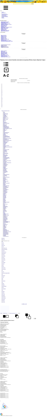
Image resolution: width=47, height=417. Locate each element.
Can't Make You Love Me (6, 127)
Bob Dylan (3, 257)
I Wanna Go (4, 163)
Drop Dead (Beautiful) (5, 141)
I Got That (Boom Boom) (6, 157)
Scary (4, 203)
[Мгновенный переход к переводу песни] (5, 72)
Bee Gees (3, 271)
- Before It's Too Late (5, 56)
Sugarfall (4, 213)
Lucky (4, 176)
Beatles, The (3, 239)
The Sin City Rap (5, 218)
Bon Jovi (3, 246)
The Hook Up (4, 217)
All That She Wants (5, 113)
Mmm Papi (4, 181)
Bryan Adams (3, 258)
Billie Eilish (3, 238)
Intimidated (4, 167)
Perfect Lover (4, 194)
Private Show (4, 197)
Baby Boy (4, 117)
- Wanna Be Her (3, 35)
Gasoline (4, 147)
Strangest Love (5, 211)
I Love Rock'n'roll (5, 158)
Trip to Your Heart (5, 224)
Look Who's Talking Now (6, 174)
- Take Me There (4, 25)
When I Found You (5, 232)
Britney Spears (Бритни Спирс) (13, 313)
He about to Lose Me (5, 153)
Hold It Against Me (5, 155)
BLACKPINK (3, 262)
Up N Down (4, 227)
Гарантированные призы (5, 14)
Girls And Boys (5, 151)
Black (2, 279)
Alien (4, 112)
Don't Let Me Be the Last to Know (7, 140)
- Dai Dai (5, 21)
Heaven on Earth (5, 154)
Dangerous (4, 134)
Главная (1, 313)
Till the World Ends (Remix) (6, 221)
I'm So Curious (5, 161)
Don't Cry (4, 137)
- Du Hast (3, 26)
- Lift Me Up (4, 38)
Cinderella (4, 130)
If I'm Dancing (5, 165)
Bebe (2, 282)
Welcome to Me (5, 229)
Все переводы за (23, 57)
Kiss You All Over (5, 171)
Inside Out (4, 166)
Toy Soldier (4, 223)
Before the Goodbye (5, 119)
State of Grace (5, 210)
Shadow (4, 205)
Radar (4, 198)
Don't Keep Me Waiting (6, 139)
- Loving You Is (4, 45)
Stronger (4, 212)
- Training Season (4, 28)
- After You (3, 36)
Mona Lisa (4, 182)
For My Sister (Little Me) (6, 145)
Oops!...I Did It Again (5, 189)
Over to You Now (5, 192)
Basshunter (3, 292)
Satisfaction (4, 202)
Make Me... (4, 178)
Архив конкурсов (4, 15)
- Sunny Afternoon (6, 40)
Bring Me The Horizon (4, 249)
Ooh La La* (4, 188)
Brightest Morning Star (6, 126)
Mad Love (4, 177)
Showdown (4, 207)
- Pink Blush (4, 53)
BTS (2, 241)
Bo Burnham (3, 295)
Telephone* (4, 214)
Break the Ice (4, 125)
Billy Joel (3, 266)
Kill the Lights (5, 170)
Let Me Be (4, 172)
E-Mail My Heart (5, 142)
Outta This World (5, 191)
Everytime (4, 144)
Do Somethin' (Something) (6, 136)
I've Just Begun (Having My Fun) (7, 162)
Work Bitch (4, 235)
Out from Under (5, 190)
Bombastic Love (5, 122)
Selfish (4, 204)
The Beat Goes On (5, 216)
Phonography (4, 195)
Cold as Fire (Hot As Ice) (6, 132)
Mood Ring (4, 184)
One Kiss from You (5, 187)
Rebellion (4, 199)
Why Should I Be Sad (5, 234)
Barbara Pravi (3, 275)
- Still (5, 55)
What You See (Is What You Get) (7, 231)
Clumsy (4, 131)
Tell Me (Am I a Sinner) (6, 215)
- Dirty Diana (4, 27)
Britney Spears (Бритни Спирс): (5, 110)
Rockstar (4, 201)
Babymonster (3, 299)
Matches (4, 180)
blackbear (3, 283)
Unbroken (4, 226)
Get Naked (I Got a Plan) (6, 149)
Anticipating (4, 115)
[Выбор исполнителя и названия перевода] (5, 66)
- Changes (3, 37)
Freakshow (4, 146)
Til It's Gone (4, 220)
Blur (3, 121)
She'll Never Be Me (5, 206)
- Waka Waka (6, 24)
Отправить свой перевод (5, 16)
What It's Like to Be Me (6, 230)
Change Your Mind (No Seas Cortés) (7, 128)
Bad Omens (3, 254)
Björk (2, 278)
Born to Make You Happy (6, 123)
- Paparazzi (4, 29)
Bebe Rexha (3, 300)
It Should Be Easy (5, 168)
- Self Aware (4, 23)
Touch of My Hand (5, 222)
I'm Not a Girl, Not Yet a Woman (7, 160)
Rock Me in (4, 200)
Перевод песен (3, 12)
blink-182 (3, 261)
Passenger (4, 193)
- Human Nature (5, 30)
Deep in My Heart (5, 135)
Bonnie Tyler (3, 245)
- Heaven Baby (5, 44)
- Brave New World (4, 47)
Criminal (4, 133)
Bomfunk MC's (3, 296)
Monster (4, 183)
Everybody (4, 143)
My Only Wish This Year (6, 185)
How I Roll (4, 156)
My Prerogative (5, 186)
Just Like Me (4, 169)
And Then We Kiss (5, 114)
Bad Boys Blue (3, 267)
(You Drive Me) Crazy (5, 236)
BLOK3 (3, 287)
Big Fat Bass (4, 120)
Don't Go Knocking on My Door (7, 138)
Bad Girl (4, 118)
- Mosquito (3, 54)
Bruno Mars (3, 250)
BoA (2, 274)
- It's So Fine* (4, 46)
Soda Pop (4, 208)
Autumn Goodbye (5, 116)
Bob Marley (3, 291)
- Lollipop (3, 51)
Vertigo (4, 228)
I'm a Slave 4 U (5, 159)
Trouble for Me (5, 225)
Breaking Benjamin (4, 286)
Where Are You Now (5, 233)
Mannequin (4, 179)
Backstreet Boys (4, 253)
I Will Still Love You (5, 164)
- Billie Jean (4, 22)
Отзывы (3, 17)
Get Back (4, 148)
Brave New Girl (5, 124)
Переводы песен (5, 313)
